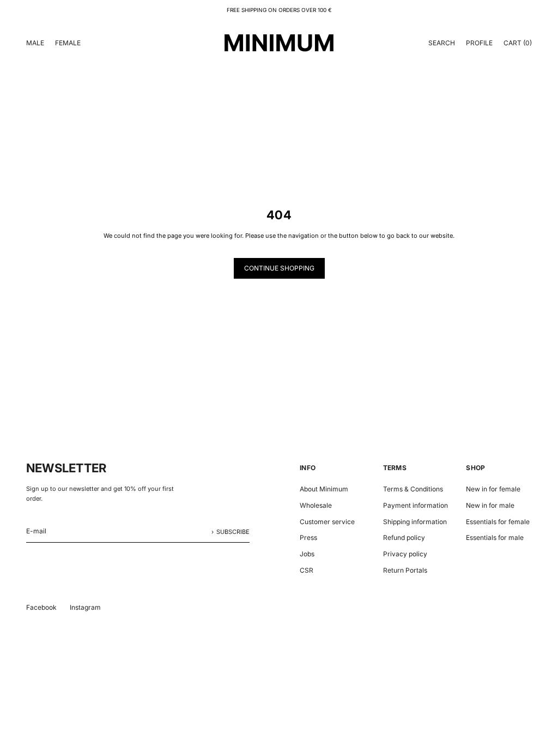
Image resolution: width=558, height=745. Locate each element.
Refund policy (404, 537)
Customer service (327, 522)
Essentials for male (495, 537)
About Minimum (324, 489)
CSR (306, 570)
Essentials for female (498, 522)
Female (68, 43)
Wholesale (316, 505)
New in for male (490, 505)
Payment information (415, 505)
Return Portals (405, 570)
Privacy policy (405, 554)
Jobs (307, 554)
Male (35, 43)
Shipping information (415, 522)
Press (308, 537)
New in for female (493, 489)
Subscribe (233, 532)
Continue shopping (279, 268)
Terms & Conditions (413, 489)
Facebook (41, 607)
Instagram (85, 607)
